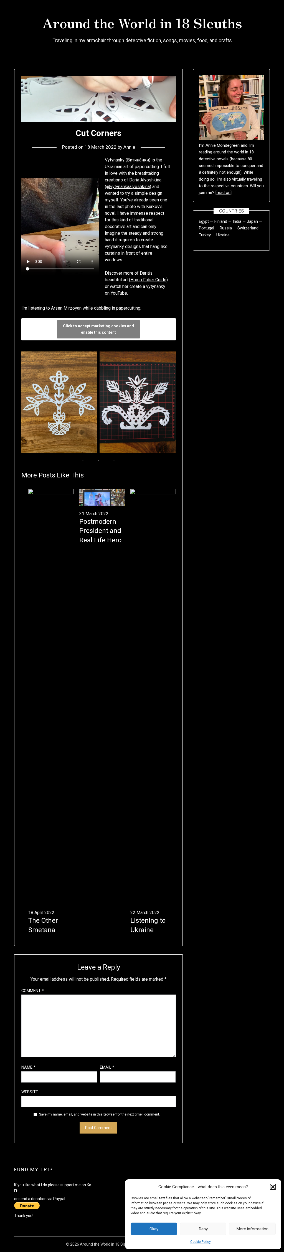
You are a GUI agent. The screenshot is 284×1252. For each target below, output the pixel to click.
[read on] (223, 192)
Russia (226, 228)
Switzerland (247, 228)
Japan (252, 221)
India (237, 221)
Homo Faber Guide (148, 279)
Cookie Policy (200, 1242)
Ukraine (223, 234)
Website (29, 1092)
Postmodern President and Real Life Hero (100, 531)
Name (28, 1067)
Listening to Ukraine (148, 925)
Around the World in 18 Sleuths (142, 22)
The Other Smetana (43, 925)
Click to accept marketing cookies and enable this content (98, 329)
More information (252, 1228)
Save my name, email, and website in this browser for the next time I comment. (99, 1114)
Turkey (205, 234)
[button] (273, 1187)
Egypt (204, 221)
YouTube (119, 293)
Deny (203, 1228)
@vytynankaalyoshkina (128, 186)
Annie (129, 147)
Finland (220, 221)
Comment (32, 990)
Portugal (206, 228)
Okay (153, 1228)
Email (107, 1067)
